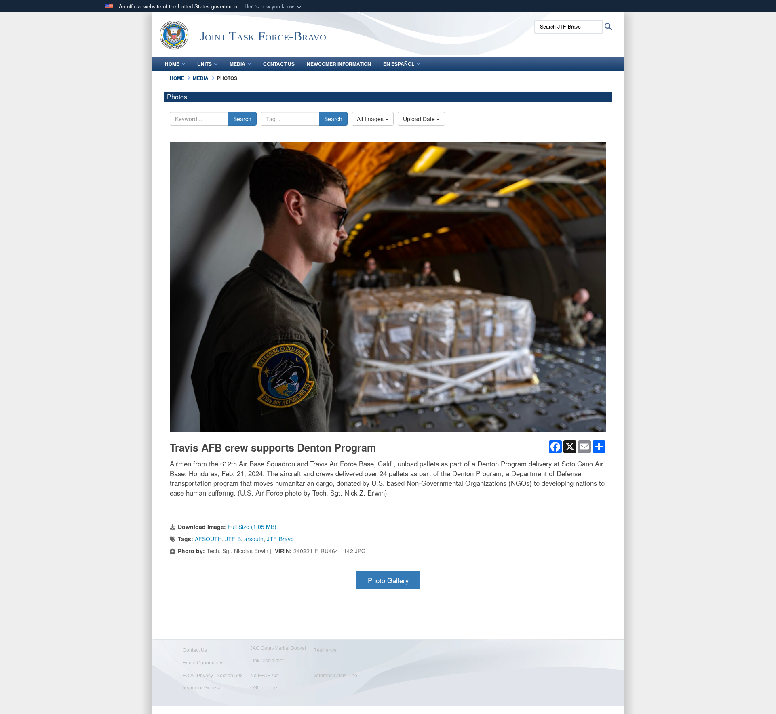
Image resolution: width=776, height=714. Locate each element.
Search (242, 119)
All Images (371, 119)
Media (237, 63)
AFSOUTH (208, 539)
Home (172, 63)
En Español (398, 63)
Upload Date (419, 119)
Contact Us (279, 63)
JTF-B (233, 539)
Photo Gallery (388, 580)
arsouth (254, 539)
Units (204, 63)
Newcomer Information (339, 63)
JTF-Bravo (280, 539)
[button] (274, 6)
